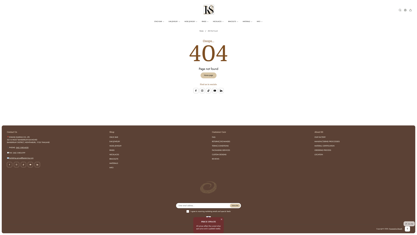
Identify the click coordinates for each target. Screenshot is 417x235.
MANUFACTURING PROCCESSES (327, 141)
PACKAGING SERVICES (221, 150)
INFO (111, 167)
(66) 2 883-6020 (22, 147)
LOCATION (318, 154)
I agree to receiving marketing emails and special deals (210, 211)
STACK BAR (113, 137)
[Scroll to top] (407, 229)
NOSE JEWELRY (115, 146)
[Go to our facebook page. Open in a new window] (196, 90)
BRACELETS (113, 159)
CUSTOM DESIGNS (219, 154)
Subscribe (235, 205)
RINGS (111, 150)
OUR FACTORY (320, 137)
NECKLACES (114, 154)
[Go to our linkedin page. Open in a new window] (221, 90)
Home (201, 31)
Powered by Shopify (395, 229)
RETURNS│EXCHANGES (221, 141)
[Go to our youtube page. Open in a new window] (214, 90)
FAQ (213, 137)
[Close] (221, 219)
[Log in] (405, 10)
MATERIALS (113, 163)
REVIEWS (215, 159)
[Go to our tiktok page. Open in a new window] (208, 90)
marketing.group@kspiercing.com (21, 158)
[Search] (400, 10)
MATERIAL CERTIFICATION (324, 146)
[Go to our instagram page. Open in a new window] (202, 90)
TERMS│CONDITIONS (220, 146)
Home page (208, 75)
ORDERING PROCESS (322, 150)
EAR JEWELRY (114, 141)
